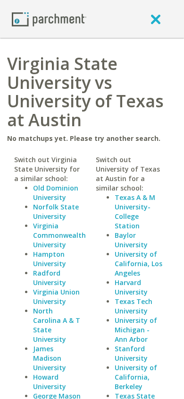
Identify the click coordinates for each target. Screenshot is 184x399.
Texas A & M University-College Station (135, 211)
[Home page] (49, 18)
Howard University (49, 382)
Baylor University (131, 240)
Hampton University (49, 259)
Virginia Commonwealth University (59, 235)
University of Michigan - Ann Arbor (136, 330)
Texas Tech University (133, 306)
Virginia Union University (56, 296)
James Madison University (49, 358)
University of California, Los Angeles (138, 264)
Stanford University (131, 353)
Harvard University (131, 287)
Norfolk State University (56, 211)
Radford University (49, 278)
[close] (155, 19)
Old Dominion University (55, 192)
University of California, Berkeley (136, 377)
